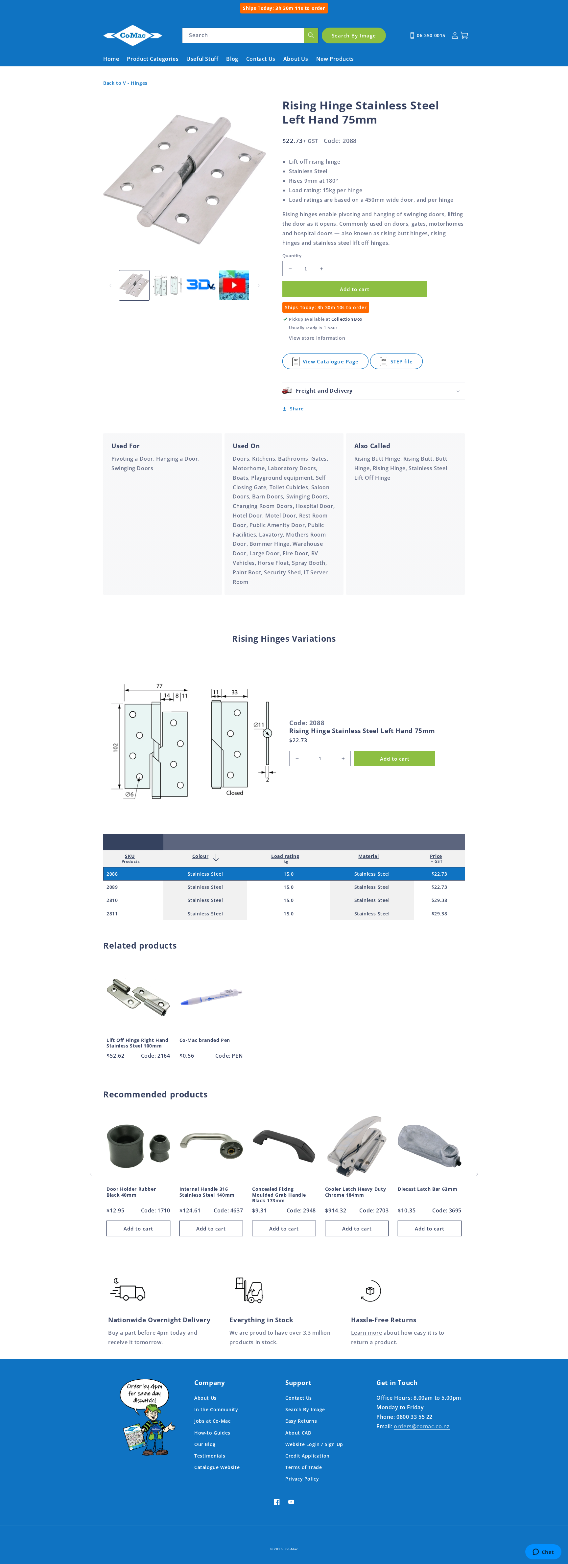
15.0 (289, 874)
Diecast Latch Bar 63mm (427, 1189)
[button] (373, 390)
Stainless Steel (205, 874)
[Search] (311, 35)
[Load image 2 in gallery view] (167, 285)
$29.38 (439, 900)
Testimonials (209, 1456)
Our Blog (205, 1444)
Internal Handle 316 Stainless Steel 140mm (207, 1192)
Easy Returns (301, 1421)
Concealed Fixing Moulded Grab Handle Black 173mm (279, 1195)
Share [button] (297, 408)
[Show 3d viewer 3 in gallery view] (201, 285)
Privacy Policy (302, 1479)
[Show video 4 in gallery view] (234, 285)
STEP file (405, 363)
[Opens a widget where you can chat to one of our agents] (543, 1552)
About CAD (298, 1433)
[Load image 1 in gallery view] (134, 285)
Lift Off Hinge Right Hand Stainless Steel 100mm (137, 1043)
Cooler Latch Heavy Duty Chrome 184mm (355, 1192)
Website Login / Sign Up (314, 1444)
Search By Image (305, 1409)
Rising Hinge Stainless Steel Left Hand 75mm (362, 731)
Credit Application (307, 1456)
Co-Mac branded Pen (204, 1040)
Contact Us (298, 1398)
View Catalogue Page (331, 363)
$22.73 (439, 874)
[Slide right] (258, 285)
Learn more (366, 1332)
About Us (205, 1398)
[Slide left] (110, 285)
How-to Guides (212, 1433)
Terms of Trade (303, 1467)
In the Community (216, 1409)
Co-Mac (291, 1549)
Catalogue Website (217, 1467)
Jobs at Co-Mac (212, 1421)
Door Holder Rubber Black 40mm (131, 1192)
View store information (317, 338)
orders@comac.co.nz (422, 1426)
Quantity (291, 256)
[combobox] (250, 35)
